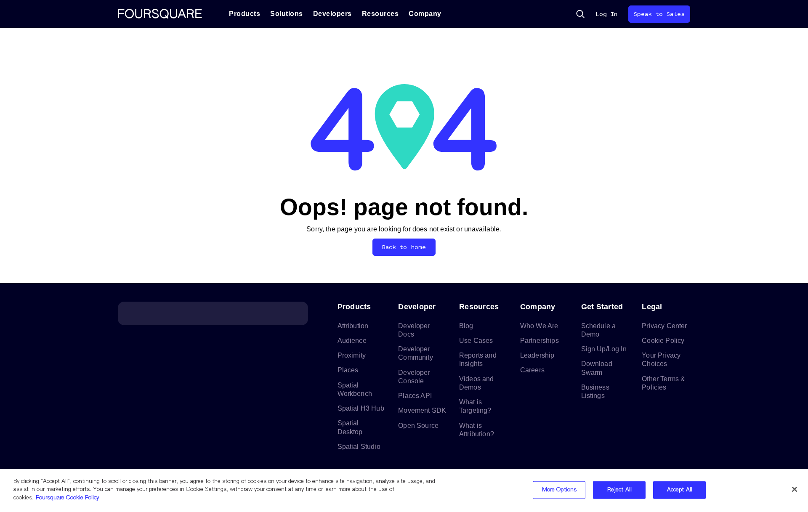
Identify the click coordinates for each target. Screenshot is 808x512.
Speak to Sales (659, 14)
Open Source (418, 425)
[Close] (794, 489)
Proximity (352, 355)
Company (425, 13)
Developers (332, 13)
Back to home (404, 247)
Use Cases (476, 340)
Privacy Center (664, 325)
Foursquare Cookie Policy (67, 498)
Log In (606, 14)
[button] (580, 14)
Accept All (679, 490)
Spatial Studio (359, 446)
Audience (352, 340)
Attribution (353, 325)
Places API (415, 395)
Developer (417, 306)
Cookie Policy (663, 340)
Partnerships (539, 340)
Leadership (537, 355)
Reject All (619, 490)
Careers (532, 370)
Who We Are (539, 325)
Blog (466, 325)
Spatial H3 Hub (361, 408)
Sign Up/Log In (604, 349)
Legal (652, 306)
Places (348, 370)
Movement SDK (422, 410)
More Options (559, 490)
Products (244, 13)
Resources (380, 13)
